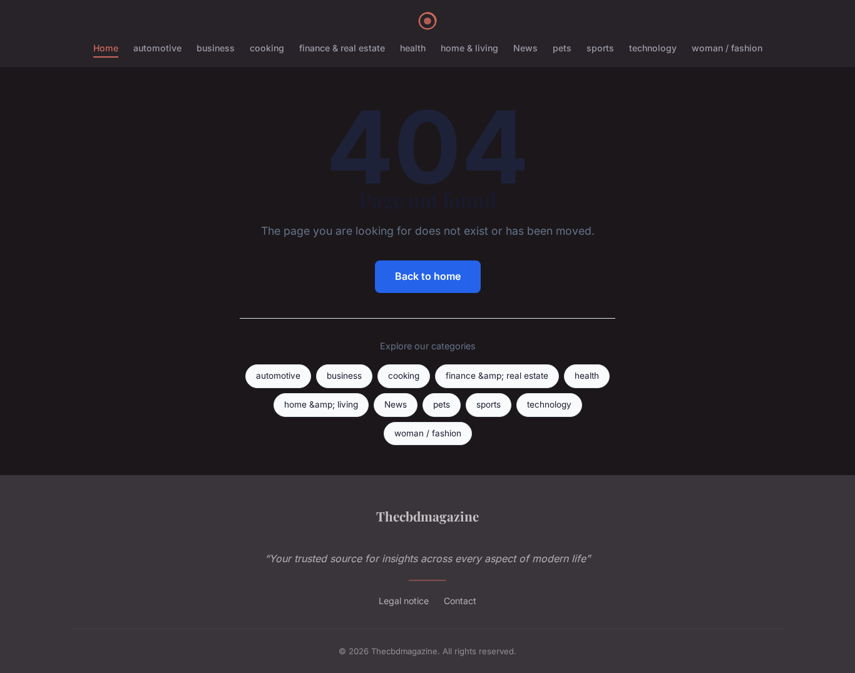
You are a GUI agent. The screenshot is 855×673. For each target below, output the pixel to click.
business (216, 48)
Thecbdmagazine (427, 516)
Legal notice (404, 600)
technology (653, 48)
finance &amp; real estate (497, 376)
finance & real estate (342, 48)
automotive (157, 48)
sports (600, 48)
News (525, 48)
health (413, 48)
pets (562, 48)
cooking (267, 48)
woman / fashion (727, 48)
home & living (469, 48)
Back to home (428, 276)
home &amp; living (321, 404)
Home (105, 48)
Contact (460, 600)
